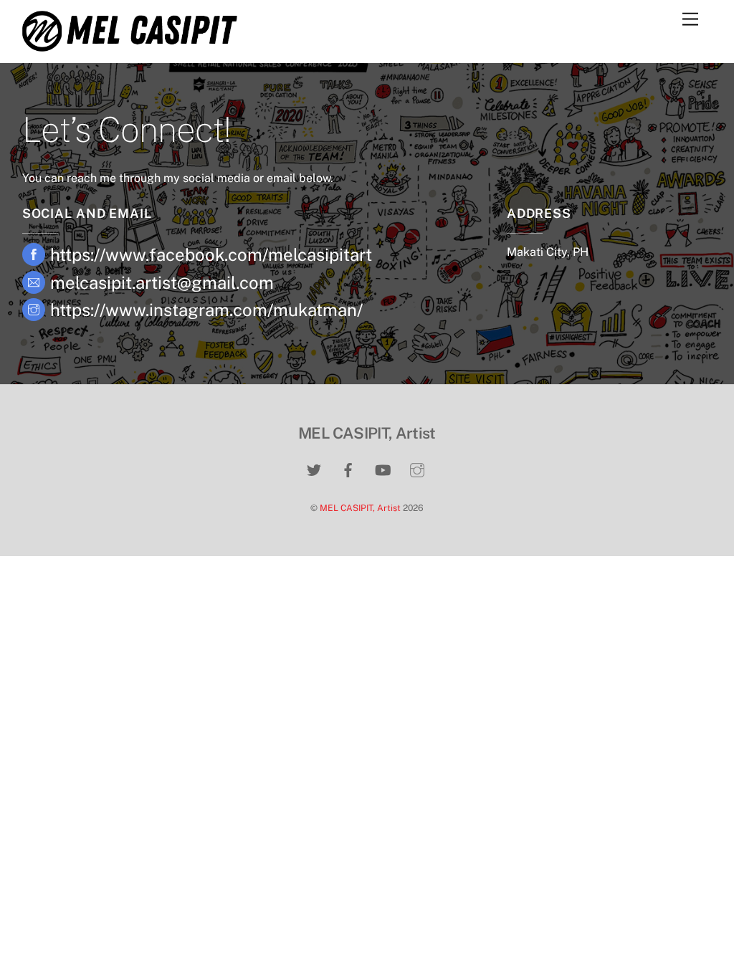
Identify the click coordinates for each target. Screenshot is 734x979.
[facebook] (348, 468)
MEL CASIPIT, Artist (360, 507)
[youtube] (382, 468)
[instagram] (417, 468)
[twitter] (314, 468)
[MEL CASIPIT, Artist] (129, 45)
